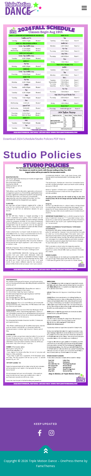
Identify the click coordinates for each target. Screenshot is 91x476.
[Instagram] (51, 433)
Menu (83, 8)
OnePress (67, 461)
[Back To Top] (45, 451)
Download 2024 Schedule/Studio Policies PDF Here (34, 139)
